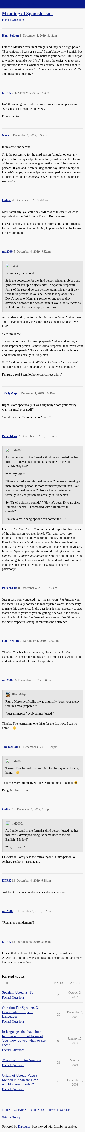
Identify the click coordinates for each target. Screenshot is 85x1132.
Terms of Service (59, 1109)
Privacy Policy (11, 1117)
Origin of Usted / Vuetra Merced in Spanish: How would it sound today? (20, 1079)
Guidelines (37, 1109)
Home (6, 1109)
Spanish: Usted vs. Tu (17, 992)
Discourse (24, 1126)
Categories (20, 1109)
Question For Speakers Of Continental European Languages (20, 1012)
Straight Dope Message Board (21, 4)
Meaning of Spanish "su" (27, 13)
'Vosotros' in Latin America (21, 1060)
